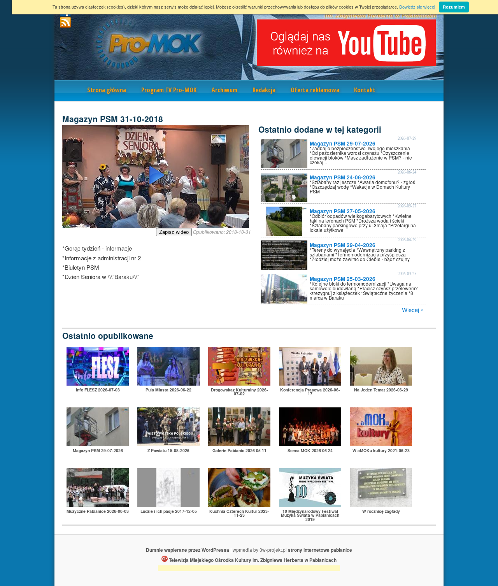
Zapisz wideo (174, 232)
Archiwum (224, 90)
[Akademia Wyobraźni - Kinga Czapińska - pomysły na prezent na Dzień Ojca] (381, 444)
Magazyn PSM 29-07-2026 (342, 143)
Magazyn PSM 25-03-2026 (342, 278)
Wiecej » (413, 309)
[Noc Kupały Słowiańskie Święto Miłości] (168, 383)
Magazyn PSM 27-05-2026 (342, 211)
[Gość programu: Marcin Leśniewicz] (168, 504)
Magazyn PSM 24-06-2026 (342, 177)
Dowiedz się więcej (417, 7)
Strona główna (106, 90)
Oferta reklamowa (315, 90)
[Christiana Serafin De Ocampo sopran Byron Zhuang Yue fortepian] (310, 504)
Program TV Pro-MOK (168, 90)
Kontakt (364, 90)
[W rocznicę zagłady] (381, 504)
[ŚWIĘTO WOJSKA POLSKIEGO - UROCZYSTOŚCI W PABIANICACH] (168, 444)
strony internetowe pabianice (320, 549)
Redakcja (264, 90)
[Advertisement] (249, 569)
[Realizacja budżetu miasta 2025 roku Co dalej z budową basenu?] (310, 383)
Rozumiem (454, 7)
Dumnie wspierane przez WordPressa (187, 549)
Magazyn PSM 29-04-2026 (342, 245)
